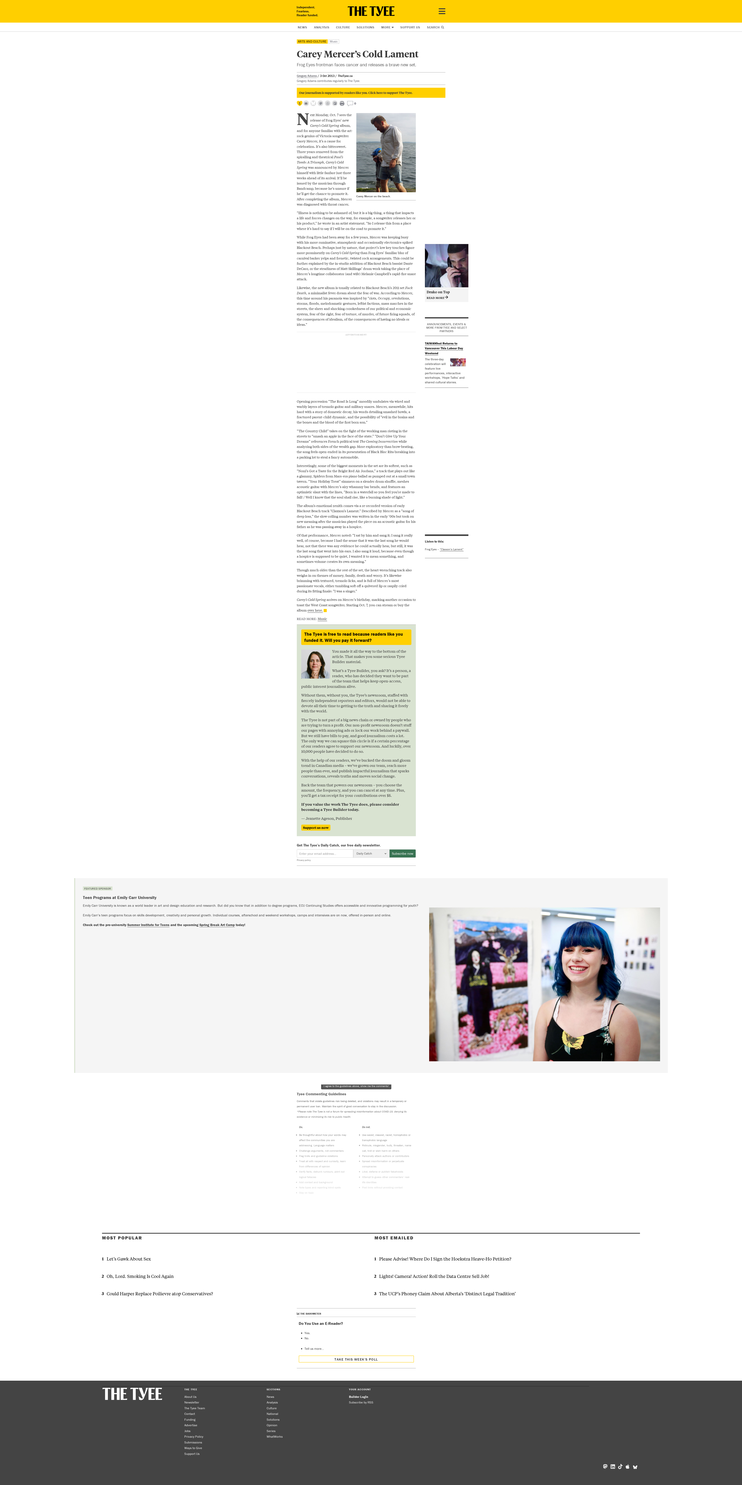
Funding (189, 1419)
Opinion (272, 1425)
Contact (189, 1414)
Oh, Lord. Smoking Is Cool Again (140, 1276)
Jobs (187, 1431)
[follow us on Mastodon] (320, 103)
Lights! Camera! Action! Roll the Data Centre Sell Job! (434, 1276)
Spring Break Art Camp (217, 925)
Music (334, 41)
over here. (315, 610)
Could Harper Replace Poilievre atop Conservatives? (160, 1293)
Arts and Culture (312, 41)
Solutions (365, 27)
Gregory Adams (307, 76)
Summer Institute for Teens (148, 925)
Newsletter (191, 1402)
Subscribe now (402, 853)
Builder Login (358, 1397)
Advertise (190, 1425)
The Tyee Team (194, 1408)
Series (271, 1431)
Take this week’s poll (356, 1359)
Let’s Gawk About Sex (129, 1258)
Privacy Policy (193, 1436)
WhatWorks (275, 1436)
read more (436, 298)
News (302, 27)
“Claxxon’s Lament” (452, 549)
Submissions (193, 1442)
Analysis (321, 27)
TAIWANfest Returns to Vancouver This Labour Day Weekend (444, 348)
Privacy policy (304, 860)
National (272, 1414)
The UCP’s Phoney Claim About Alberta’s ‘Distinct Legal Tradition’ (447, 1293)
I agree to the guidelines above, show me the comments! (356, 1086)
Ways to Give (193, 1448)
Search (434, 27)
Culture (343, 27)
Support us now (316, 827)
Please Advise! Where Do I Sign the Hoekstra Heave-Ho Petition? (445, 1258)
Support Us (410, 27)
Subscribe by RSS (361, 1402)
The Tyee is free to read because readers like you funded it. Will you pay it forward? (353, 637)
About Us (190, 1397)
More (386, 27)
